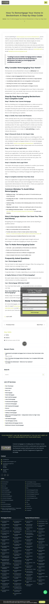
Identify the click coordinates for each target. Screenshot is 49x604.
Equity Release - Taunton (42, 574)
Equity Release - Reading (42, 551)
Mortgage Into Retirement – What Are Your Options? (19, 362)
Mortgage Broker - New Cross (18, 541)
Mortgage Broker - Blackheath (18, 564)
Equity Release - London (42, 532)
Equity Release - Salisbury (42, 554)
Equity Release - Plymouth (42, 542)
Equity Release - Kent (43, 521)
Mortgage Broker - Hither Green (18, 554)
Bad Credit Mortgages (11, 397)
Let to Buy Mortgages (10, 410)
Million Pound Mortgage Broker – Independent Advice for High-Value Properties (11, 509)
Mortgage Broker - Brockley (6, 525)
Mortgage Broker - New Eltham (6, 550)
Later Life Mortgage (10, 399)
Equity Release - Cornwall (29, 547)
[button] (45, 592)
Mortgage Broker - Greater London (18, 584)
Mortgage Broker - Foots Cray (6, 534)
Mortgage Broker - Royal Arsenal (18, 531)
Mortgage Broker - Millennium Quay (6, 560)
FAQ (27, 502)
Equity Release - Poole (43, 545)
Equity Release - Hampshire (29, 575)
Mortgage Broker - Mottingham (6, 568)
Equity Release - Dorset (29, 560)
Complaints (28, 510)
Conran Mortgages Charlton (32, 492)
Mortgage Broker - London (18, 581)
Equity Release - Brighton (29, 528)
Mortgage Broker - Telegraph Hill (6, 584)
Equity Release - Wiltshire (42, 580)
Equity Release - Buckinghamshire (30, 534)
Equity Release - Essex (31, 569)
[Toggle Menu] (46, 2)
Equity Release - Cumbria (29, 553)
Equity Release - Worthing (42, 584)
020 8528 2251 (38, 49)
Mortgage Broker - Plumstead (6, 571)
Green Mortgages (9, 395)
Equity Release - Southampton (42, 564)
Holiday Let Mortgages (11, 412)
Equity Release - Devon (29, 557)
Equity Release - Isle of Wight (31, 581)
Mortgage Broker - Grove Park (6, 547)
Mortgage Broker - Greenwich (6, 522)
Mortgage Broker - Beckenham (18, 522)
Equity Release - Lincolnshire (42, 529)
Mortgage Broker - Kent (18, 594)
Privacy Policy (29, 508)
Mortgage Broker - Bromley (6, 543)
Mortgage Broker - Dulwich (6, 581)
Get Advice (28, 506)
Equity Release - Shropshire (42, 557)
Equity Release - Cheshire (29, 537)
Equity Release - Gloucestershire (29, 572)
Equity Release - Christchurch (29, 543)
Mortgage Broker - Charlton (6, 528)
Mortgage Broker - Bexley (6, 553)
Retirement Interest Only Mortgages (14, 425)
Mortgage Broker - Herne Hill (18, 538)
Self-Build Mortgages (10, 418)
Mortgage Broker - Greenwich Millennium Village (6, 564)
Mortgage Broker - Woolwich (18, 551)
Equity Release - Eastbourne (29, 566)
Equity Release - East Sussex (30, 563)
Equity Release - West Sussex (43, 577)
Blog (27, 488)
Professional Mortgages (11, 401)
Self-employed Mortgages (12, 406)
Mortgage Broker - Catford (18, 558)
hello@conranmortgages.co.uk (17, 51)
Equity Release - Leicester (42, 526)
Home (4, 19)
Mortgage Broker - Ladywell (18, 535)
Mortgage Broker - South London (18, 591)
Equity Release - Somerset (42, 561)
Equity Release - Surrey (42, 570)
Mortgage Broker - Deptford (18, 548)
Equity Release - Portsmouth (42, 547)
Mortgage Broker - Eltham (18, 571)
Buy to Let (7, 390)
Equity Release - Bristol (31, 531)
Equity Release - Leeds (43, 523)
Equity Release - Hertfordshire (29, 578)
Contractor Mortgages (11, 403)
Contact (28, 504)
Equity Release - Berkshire (29, 522)
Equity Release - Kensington (29, 585)
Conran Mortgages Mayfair (32, 498)
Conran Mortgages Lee (31, 496)
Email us (7, 337)
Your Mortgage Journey (11, 420)
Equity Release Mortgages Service (14, 423)
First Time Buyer (9, 386)
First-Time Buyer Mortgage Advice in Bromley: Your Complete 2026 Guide (24, 358)
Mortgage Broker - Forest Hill (18, 577)
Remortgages (8, 392)
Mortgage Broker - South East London (18, 587)
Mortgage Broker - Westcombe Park (18, 561)
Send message (35, 312)
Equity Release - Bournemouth (29, 525)
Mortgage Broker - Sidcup (6, 587)
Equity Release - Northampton (42, 539)
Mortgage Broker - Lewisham (18, 568)
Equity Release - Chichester (29, 540)
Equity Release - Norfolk (42, 536)
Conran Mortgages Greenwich (32, 494)
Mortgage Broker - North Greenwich (6, 557)
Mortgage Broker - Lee (6, 531)
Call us (7, 335)
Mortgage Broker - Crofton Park (18, 545)
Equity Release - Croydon (29, 550)
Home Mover (8, 388)
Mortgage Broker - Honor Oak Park (18, 574)
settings (35, 602)
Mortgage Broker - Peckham (18, 525)
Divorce (7, 408)
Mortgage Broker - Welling (6, 540)
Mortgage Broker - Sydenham (6, 574)
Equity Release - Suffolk (42, 567)
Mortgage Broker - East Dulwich (6, 577)
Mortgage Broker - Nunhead (6, 591)
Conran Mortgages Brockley (32, 490)
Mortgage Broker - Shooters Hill (6, 537)
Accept (42, 602)
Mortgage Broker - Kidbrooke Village (18, 528)
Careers (28, 500)
